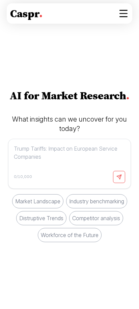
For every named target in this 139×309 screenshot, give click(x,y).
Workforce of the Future (70, 235)
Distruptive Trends (41, 218)
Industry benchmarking (96, 201)
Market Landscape (37, 201)
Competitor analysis (96, 218)
